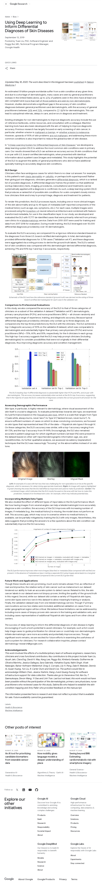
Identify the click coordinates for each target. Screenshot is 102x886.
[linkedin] (24, 790)
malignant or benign (45, 132)
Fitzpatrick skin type (47, 414)
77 (58, 110)
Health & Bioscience (13, 707)
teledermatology (30, 220)
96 (62, 110)
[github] (37, 790)
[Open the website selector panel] (29, 4)
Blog (14, 16)
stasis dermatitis (33, 176)
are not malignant (59, 135)
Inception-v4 (32, 211)
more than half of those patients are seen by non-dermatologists (57, 101)
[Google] (9, 879)
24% (30, 110)
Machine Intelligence (14, 710)
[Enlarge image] (95, 38)
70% (39, 110)
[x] (17, 790)
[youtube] (30, 790)
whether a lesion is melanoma (74, 132)
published (79, 82)
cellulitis (50, 176)
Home (7, 16)
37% (48, 97)
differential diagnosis (67, 179)
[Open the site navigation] (5, 4)
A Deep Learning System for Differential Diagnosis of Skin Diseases (41, 145)
